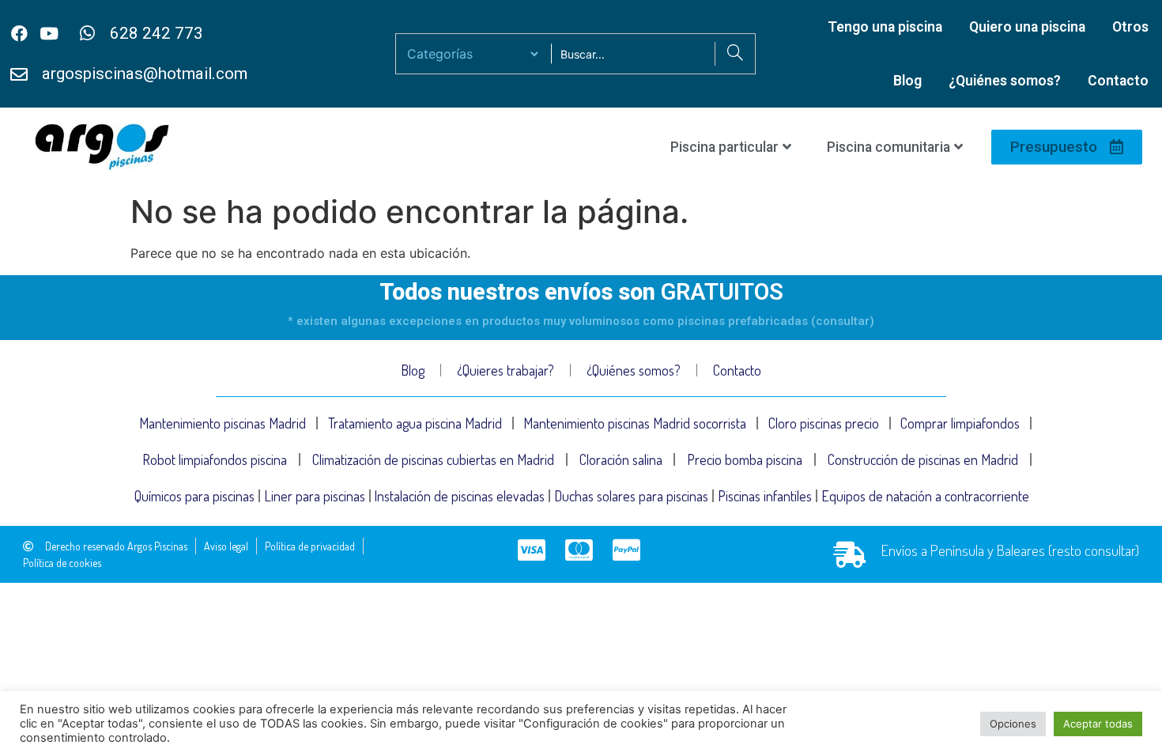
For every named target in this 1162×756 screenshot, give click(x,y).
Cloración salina (620, 459)
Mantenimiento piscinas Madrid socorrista (634, 423)
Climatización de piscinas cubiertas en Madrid (433, 459)
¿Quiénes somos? (1005, 81)
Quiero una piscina (1027, 27)
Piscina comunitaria (888, 147)
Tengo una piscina (885, 27)
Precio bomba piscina (744, 459)
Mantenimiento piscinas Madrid (222, 423)
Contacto (1118, 81)
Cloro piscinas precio (823, 423)
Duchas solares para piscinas (631, 496)
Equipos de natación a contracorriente (925, 496)
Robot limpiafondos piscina (214, 459)
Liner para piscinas (314, 496)
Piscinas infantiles (765, 496)
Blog (907, 81)
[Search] (735, 54)
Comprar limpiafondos (960, 423)
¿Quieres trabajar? (505, 370)
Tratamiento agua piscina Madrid (415, 423)
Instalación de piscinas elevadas (459, 496)
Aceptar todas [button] (1098, 723)
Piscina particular (724, 147)
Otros (1130, 27)
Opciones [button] (1013, 723)
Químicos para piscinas (194, 496)
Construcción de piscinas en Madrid (923, 459)
